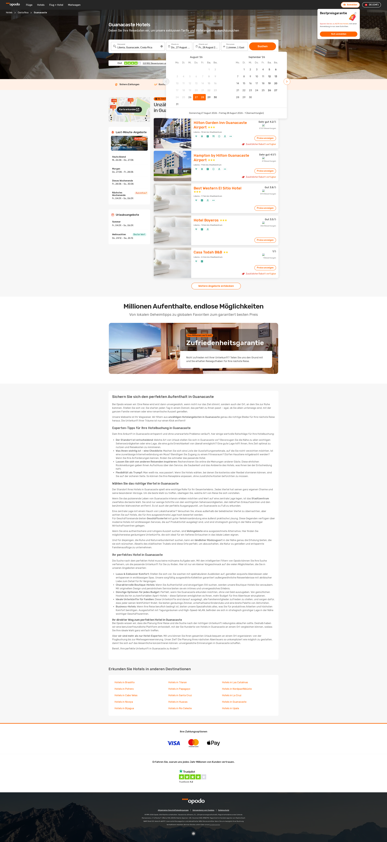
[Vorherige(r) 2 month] (166, 81)
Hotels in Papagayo (179, 688)
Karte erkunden (127, 109)
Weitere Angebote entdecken (216, 286)
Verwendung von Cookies (203, 810)
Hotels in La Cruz (231, 695)
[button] (161, 46)
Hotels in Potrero (124, 688)
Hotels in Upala (230, 708)
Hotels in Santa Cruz (180, 695)
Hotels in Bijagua (124, 708)
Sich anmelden (338, 34)
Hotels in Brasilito (125, 682)
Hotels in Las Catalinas (235, 682)
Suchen (263, 46)
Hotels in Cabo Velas (126, 695)
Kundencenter (214, 825)
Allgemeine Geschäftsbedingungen (173, 810)
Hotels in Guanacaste (234, 701)
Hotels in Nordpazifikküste (237, 688)
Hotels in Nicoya (124, 701)
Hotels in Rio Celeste (180, 708)
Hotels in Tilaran (177, 682)
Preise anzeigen (265, 138)
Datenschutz (223, 810)
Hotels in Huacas (177, 701)
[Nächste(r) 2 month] (287, 81)
